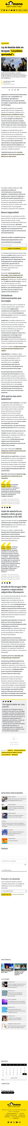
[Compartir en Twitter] (9, 90)
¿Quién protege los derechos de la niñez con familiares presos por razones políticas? (17, 985)
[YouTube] (12, 10)
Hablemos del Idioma (14, 1023)
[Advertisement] (14, 27)
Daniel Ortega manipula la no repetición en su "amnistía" (13, 476)
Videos (4, 821)
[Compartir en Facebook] (12, 90)
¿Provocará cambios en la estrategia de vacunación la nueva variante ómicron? (16, 1011)
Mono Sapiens (12, 999)
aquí (12, 309)
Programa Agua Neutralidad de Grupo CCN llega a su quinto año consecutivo (16, 808)
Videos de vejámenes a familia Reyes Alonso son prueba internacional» (13, 451)
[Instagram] (9, 10)
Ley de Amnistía (6, 754)
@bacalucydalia (6, 82)
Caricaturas (11, 838)
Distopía (5, 43)
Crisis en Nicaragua (19, 750)
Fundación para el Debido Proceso (12, 114)
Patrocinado (12, 796)
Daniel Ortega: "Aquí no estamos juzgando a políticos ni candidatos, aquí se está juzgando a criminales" (14, 825)
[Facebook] (4, 10)
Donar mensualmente (18, 894)
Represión (15, 754)
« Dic (2, 1079)
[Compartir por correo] (15, 90)
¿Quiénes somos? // (12, 1113)
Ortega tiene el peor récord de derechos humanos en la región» (14, 348)
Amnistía (10, 750)
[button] (17, 10)
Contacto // (16, 1118)
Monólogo (11, 982)
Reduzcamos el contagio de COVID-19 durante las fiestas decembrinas (15, 994)
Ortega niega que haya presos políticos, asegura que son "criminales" (15, 833)
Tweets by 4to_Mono (7, 1090)
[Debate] (18, 90)
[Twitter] (6, 10)
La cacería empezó (13, 840)
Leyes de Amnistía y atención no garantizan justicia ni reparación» (12, 154)
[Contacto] (14, 10)
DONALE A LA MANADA (22, 10)
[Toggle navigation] (2, 10)
